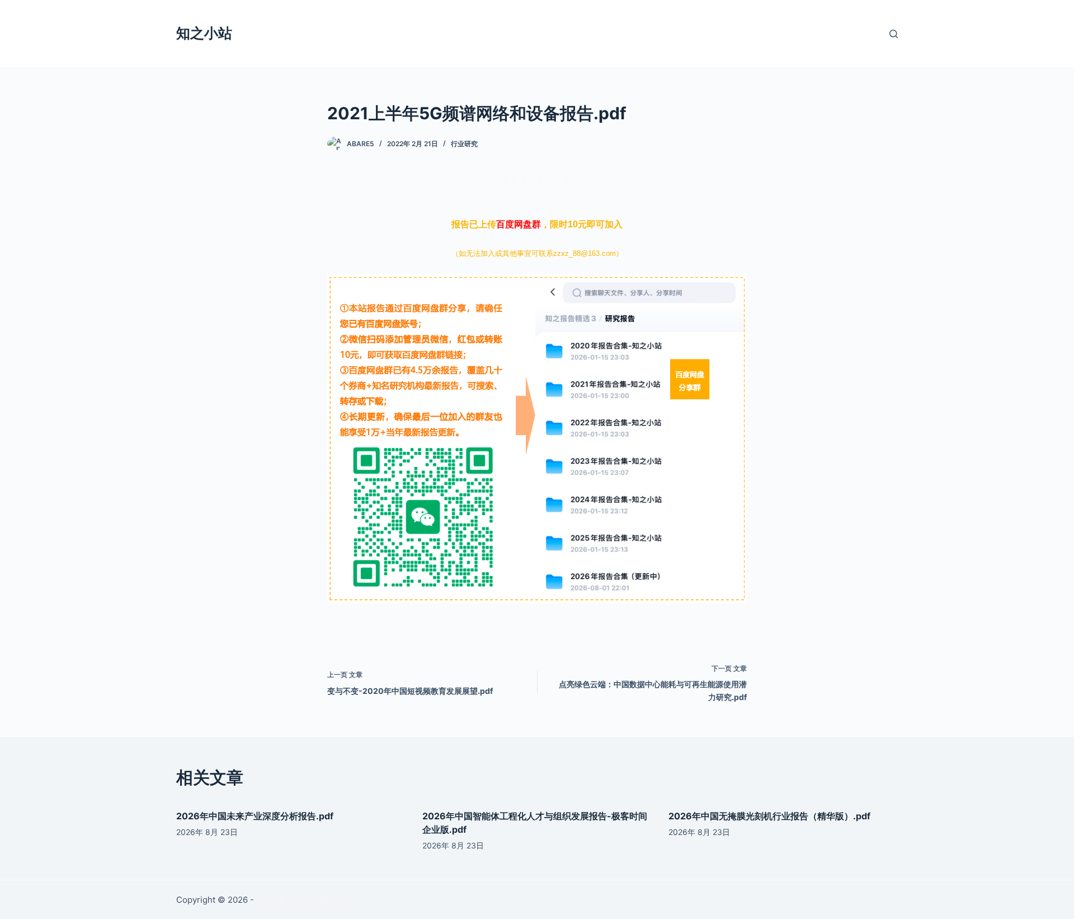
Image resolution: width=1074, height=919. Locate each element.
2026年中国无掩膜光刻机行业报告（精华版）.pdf (769, 816)
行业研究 (464, 143)
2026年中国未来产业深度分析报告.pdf (254, 816)
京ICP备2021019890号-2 (304, 899)
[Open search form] (893, 34)
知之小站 (204, 33)
